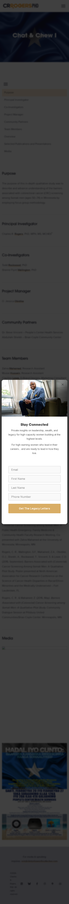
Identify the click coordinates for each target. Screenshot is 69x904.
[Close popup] (63, 385)
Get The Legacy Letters (34, 508)
